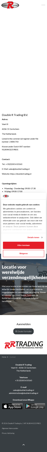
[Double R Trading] (10, 5)
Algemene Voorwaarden (10, 428)
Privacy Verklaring (8, 433)
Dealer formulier (25, 331)
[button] (23, 345)
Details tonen (33, 237)
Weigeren (23, 253)
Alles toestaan (23, 245)
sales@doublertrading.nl (19, 169)
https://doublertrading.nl (20, 174)
